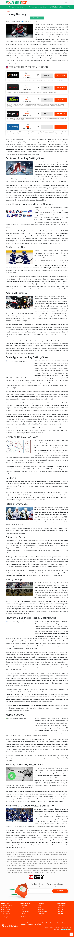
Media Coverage (51, 922)
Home (7, 11)
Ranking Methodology (33, 922)
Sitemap (56, 929)
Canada (41, 909)
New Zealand (43, 911)
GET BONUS (61, 75)
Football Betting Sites (16, 7)
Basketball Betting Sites (38, 7)
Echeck (23, 907)
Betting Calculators (8, 917)
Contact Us (37, 924)
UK (40, 907)
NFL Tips (60, 913)
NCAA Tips (61, 909)
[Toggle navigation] (65, 2)
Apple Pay (24, 905)
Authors (43, 922)
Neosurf (23, 913)
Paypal (23, 909)
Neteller (23, 915)
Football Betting (7, 905)
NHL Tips (60, 911)
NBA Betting (6, 907)
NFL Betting (6, 911)
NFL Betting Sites (57, 7)
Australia (41, 913)
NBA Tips (60, 907)
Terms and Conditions (26, 924)
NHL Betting (6, 913)
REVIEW (47, 75)
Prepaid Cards (25, 911)
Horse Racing (6, 915)
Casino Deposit (25, 917)
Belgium (41, 915)
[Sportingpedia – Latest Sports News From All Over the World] (16, 2)
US (40, 905)
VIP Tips (60, 915)
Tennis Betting (7, 909)
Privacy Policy (61, 922)
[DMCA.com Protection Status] (66, 929)
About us (23, 922)
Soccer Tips (61, 905)
